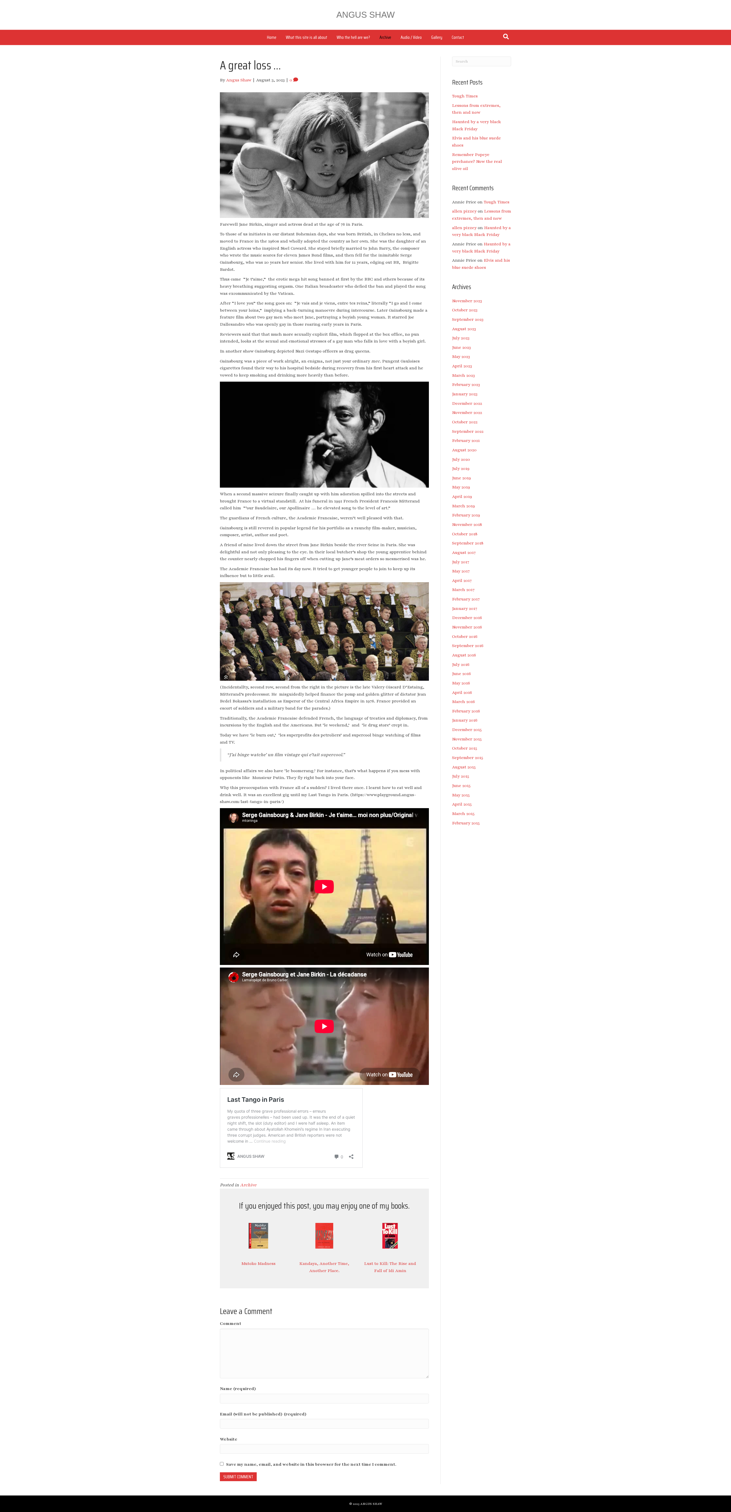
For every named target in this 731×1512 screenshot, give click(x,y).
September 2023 (467, 319)
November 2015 (467, 739)
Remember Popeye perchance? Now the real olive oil (477, 161)
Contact (458, 37)
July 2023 (460, 338)
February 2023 (466, 384)
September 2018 (467, 543)
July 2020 (461, 459)
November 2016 (467, 627)
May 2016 (461, 683)
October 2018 (464, 534)
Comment (230, 1323)
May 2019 (461, 487)
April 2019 (462, 496)
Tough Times (465, 96)
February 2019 (466, 515)
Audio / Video (411, 37)
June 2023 (461, 347)
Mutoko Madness (258, 1263)
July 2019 (460, 468)
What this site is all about (306, 37)
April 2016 (462, 692)
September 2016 (467, 645)
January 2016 (464, 720)
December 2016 (467, 617)
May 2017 (461, 571)
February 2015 (466, 823)
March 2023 (463, 375)
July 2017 (460, 562)
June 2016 (461, 673)
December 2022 (467, 403)
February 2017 (466, 599)
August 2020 (464, 450)
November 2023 (467, 301)
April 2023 (462, 366)
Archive (385, 37)
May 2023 (461, 356)
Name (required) (238, 1388)
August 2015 (464, 767)
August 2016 (464, 655)
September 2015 (467, 757)
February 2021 (466, 440)
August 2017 (464, 552)
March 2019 (463, 506)
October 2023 (464, 310)
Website (228, 1439)
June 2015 (461, 785)
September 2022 (467, 431)
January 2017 (464, 608)
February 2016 (466, 711)
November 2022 (467, 412)
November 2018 (467, 524)
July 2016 (460, 664)
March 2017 (463, 589)
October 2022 (464, 422)
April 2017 (462, 580)
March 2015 (463, 813)
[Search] (506, 36)
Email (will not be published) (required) (263, 1414)
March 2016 (463, 701)
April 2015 (462, 804)
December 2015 (467, 729)
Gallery (436, 37)
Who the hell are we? (353, 37)
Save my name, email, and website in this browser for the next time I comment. (311, 1464)
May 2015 (461, 795)
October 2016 (464, 636)
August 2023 (464, 329)
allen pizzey (464, 211)
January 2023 (464, 394)
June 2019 (461, 478)
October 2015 (464, 748)
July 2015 (460, 776)
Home (271, 37)
